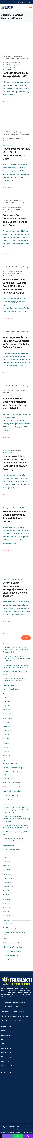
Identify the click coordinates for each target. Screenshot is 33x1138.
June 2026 (6, 701)
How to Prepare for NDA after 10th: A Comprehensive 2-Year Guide (14, 679)
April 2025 (6, 743)
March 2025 (6, 747)
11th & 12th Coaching (8, 1065)
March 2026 (6, 710)
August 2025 (7, 730)
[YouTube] (15, 1020)
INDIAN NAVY (5, 1039)
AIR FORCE (5, 1044)
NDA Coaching (6, 1048)
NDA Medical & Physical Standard (13, 787)
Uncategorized (7, 392)
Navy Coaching (6, 1061)
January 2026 (7, 718)
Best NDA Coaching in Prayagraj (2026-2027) (15, 673)
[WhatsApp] (20, 1020)
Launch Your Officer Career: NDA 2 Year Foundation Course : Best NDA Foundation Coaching (15, 463)
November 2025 (8, 722)
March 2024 (6, 755)
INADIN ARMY (6, 1035)
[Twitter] (6, 1020)
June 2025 (6, 739)
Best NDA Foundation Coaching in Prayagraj (16, 58)
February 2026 (7, 714)
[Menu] (30, 7)
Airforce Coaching (7, 1052)
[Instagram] (11, 1020)
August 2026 (7, 697)
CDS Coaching (6, 1057)
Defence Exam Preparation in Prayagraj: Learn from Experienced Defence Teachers (15, 589)
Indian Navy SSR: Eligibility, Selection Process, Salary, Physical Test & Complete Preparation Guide (16, 649)
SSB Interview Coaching (10, 67)
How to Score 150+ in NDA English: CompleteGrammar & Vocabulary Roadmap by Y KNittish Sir (16, 658)
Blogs (3, 1132)
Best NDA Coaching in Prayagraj (12, 56)
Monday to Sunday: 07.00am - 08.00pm (16, 1016)
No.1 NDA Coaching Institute (11, 65)
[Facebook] (2, 1020)
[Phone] (28, 1136)
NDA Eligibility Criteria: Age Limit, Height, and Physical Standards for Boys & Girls (16, 666)
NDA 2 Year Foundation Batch (12, 62)
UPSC (3, 1031)
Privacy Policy (27, 1132)
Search (5, 634)
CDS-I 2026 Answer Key (24, 2)
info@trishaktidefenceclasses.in (14, 1011)
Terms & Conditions (14, 1132)
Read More (6, 102)
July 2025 (6, 735)
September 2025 (8, 726)
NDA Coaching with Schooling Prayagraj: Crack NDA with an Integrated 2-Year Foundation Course (15, 286)
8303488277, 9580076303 (12, 1007)
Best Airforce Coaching (10, 763)
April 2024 (6, 751)
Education (6, 390)
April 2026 (6, 705)
